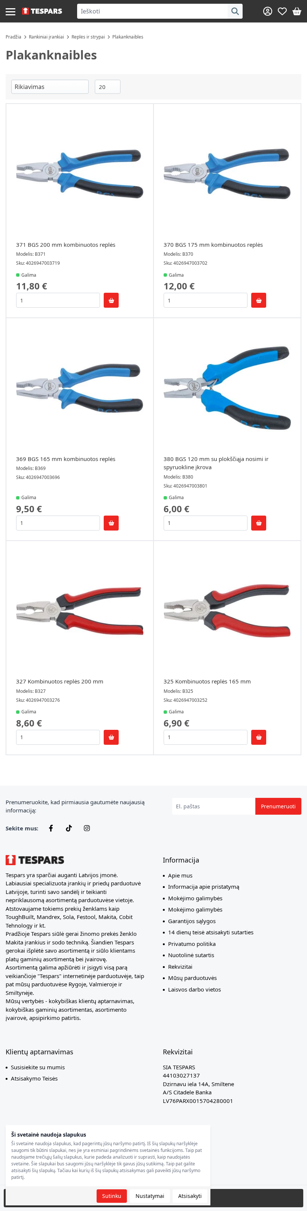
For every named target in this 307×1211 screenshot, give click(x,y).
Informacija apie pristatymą (203, 886)
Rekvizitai (180, 966)
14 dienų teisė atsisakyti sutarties (210, 932)
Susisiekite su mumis (38, 1067)
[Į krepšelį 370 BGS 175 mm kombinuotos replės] (258, 300)
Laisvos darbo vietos (194, 989)
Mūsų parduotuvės (192, 977)
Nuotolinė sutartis (191, 955)
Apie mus (180, 875)
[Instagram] (86, 828)
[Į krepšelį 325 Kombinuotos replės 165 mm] (258, 737)
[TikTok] (68, 828)
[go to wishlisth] (282, 11)
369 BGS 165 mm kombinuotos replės (65, 458)
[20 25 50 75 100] (108, 86)
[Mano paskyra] (268, 11)
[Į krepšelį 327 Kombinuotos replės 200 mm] (111, 737)
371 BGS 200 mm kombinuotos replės (65, 244)
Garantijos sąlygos (192, 921)
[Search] (235, 11)
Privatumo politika (192, 943)
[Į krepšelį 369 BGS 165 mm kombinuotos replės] (111, 523)
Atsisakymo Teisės (34, 1078)
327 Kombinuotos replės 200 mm (59, 681)
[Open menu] (10, 11)
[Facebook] (50, 828)
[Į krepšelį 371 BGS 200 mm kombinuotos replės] (111, 300)
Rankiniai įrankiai (46, 37)
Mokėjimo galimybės (195, 898)
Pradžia (13, 37)
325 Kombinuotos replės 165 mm (207, 681)
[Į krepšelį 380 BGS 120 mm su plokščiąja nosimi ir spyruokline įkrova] (258, 523)
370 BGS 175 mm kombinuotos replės (213, 244)
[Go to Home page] (42, 11)
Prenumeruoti (278, 806)
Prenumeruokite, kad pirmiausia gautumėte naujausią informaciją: (75, 806)
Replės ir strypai (88, 37)
